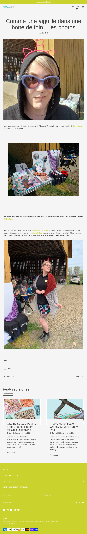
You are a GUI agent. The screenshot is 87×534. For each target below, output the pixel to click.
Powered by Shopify (9, 523)
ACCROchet (18, 521)
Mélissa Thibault (37, 233)
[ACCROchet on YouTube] (18, 510)
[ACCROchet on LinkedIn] (11, 510)
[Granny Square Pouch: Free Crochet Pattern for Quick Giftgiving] (22, 412)
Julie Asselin (77, 126)
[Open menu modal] (83, 7)
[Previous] (17, 2)
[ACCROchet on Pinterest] (15, 510)
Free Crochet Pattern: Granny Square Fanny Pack (64, 426)
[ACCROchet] (9, 7)
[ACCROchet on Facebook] (4, 510)
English (5, 518)
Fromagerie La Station (40, 230)
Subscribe (79, 502)
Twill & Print (8, 219)
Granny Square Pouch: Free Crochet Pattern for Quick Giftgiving (21, 426)
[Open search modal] (73, 7)
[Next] (69, 2)
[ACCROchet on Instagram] (7, 510)
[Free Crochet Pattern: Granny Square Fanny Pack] (65, 412)
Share (9, 369)
